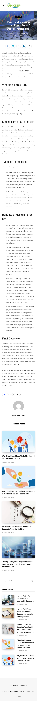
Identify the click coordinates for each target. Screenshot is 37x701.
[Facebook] (8, 46)
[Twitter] (13, 46)
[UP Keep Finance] (13, 5)
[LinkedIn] (24, 46)
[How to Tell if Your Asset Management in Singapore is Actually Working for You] (9, 614)
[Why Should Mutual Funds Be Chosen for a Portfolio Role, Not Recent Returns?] (18, 476)
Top (19, 697)
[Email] (29, 46)
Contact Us (14, 685)
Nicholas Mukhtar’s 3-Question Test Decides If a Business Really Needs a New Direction (25, 628)
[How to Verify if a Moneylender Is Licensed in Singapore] (9, 600)
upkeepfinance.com (15, 691)
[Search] (32, 5)
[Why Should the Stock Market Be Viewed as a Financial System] (18, 441)
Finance (18, 16)
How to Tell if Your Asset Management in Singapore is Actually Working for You (25, 612)
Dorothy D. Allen (14, 33)
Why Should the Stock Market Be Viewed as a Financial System (25, 658)
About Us (24, 685)
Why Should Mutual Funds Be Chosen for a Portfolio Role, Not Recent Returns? (25, 644)
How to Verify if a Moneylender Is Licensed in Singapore (25, 598)
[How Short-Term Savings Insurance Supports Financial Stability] (18, 512)
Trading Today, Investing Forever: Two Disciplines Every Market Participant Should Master (17, 564)
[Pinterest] (18, 46)
